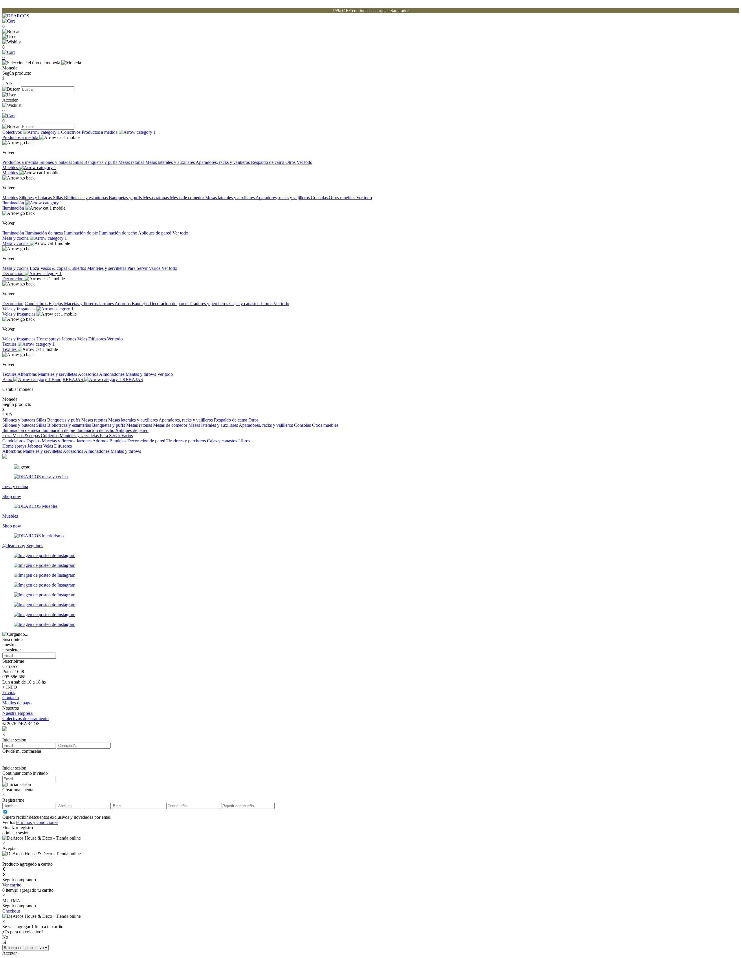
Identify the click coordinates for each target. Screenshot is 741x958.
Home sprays (49, 338)
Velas (82, 338)
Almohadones (112, 374)
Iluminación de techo (118, 232)
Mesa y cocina (16, 238)
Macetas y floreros (81, 303)
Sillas (78, 162)
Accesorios (88, 374)
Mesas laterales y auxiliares (170, 162)
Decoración (13, 273)
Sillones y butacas (56, 162)
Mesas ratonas (131, 162)
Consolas (320, 197)
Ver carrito (11, 884)
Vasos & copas (54, 268)
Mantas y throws (141, 374)
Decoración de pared (169, 303)
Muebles (10, 167)
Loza (35, 268)
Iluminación (13, 202)
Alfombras (27, 374)
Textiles (10, 344)
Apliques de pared (155, 232)
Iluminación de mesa (44, 232)
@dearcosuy (13, 545)
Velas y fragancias (19, 308)
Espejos (56, 303)
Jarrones (107, 303)
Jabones (69, 338)
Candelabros (37, 303)
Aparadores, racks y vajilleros (223, 162)
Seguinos (34, 545)
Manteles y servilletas (107, 268)
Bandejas (141, 303)
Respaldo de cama (268, 162)
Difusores (97, 338)
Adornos (123, 303)
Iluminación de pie (81, 232)
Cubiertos (77, 268)
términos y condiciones (37, 822)
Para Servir (138, 268)
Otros (291, 162)
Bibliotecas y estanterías (86, 197)
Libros (267, 303)
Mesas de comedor (187, 197)
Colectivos (12, 132)
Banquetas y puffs (101, 162)
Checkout (11, 910)
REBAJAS (73, 379)
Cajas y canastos (245, 303)
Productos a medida (100, 132)
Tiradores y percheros (209, 303)
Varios (155, 268)
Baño (7, 379)
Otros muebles (342, 197)
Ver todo (304, 162)
